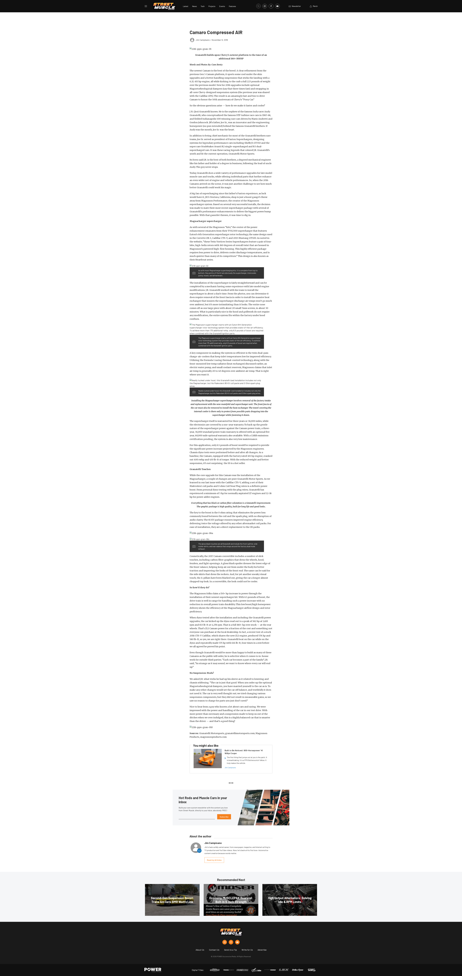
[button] (231, 49)
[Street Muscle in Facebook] (231, 942)
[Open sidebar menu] (145, 6)
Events (222, 6)
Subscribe (224, 817)
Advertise (262, 949)
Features (232, 6)
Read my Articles (214, 860)
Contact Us (214, 949)
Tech (203, 6)
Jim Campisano (230, 767)
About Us (200, 949)
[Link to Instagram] (264, 6)
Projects (211, 6)
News (194, 6)
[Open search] (258, 6)
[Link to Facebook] (271, 6)
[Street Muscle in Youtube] (237, 942)
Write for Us (247, 949)
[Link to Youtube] (277, 6)
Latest (185, 6)
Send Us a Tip (230, 949)
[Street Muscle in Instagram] (224, 942)
